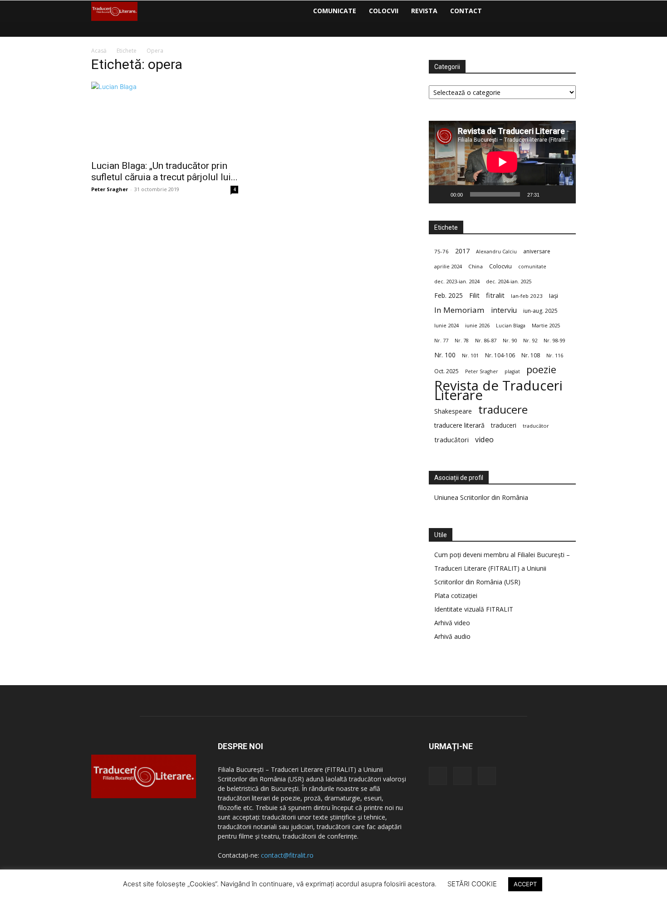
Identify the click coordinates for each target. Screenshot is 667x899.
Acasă (99, 50)
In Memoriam (459, 310)
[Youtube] (527, 11)
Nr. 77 (441, 340)
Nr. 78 (462, 340)
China (475, 266)
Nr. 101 (470, 355)
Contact (466, 10)
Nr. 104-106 (500, 355)
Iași (553, 295)
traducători (451, 439)
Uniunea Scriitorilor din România (481, 497)
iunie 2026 (477, 325)
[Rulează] (440, 194)
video (484, 440)
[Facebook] (496, 11)
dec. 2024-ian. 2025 (508, 281)
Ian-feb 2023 (527, 295)
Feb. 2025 (448, 295)
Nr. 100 (445, 355)
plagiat (512, 371)
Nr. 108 (530, 355)
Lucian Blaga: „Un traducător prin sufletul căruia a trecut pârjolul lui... (164, 171)
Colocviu (500, 266)
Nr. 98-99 (554, 340)
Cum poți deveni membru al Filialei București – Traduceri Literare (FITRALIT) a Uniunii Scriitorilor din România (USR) (502, 568)
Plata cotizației (455, 595)
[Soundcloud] (512, 11)
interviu (504, 310)
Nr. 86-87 (485, 340)
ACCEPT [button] (525, 884)
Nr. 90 (510, 340)
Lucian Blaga (510, 325)
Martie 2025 (546, 325)
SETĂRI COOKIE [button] (472, 883)
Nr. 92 (530, 340)
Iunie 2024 (446, 325)
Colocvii (383, 10)
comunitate (532, 266)
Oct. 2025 (446, 371)
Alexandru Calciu (496, 251)
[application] (502, 162)
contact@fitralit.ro (287, 855)
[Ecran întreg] (564, 194)
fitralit (495, 295)
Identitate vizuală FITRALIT (473, 609)
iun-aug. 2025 (540, 311)
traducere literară (459, 425)
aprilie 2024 (448, 266)
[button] (565, 11)
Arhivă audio (452, 636)
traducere (503, 409)
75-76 (441, 251)
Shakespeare (453, 411)
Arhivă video (452, 622)
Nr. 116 (554, 355)
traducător (536, 425)
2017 (462, 251)
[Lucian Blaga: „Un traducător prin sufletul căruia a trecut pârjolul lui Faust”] (164, 118)
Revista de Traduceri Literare (498, 390)
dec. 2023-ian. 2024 (457, 281)
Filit (474, 295)
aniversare (536, 251)
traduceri (503, 425)
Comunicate (334, 10)
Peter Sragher (109, 189)
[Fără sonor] (549, 194)
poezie (541, 369)
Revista (424, 10)
